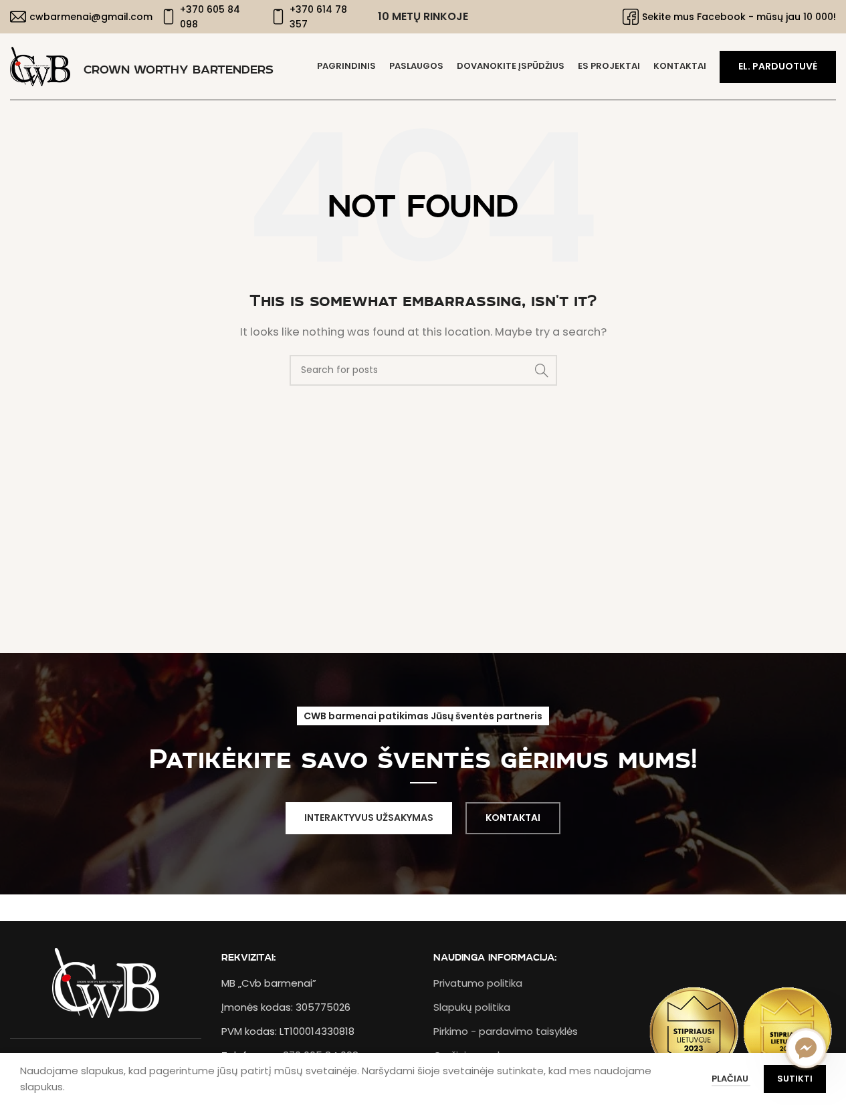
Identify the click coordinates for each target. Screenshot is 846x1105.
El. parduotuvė (777, 66)
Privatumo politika (477, 983)
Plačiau (731, 1078)
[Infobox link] (78, 17)
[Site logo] (40, 66)
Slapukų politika (471, 1007)
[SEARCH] (541, 370)
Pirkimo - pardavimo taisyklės (505, 1031)
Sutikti (795, 1078)
